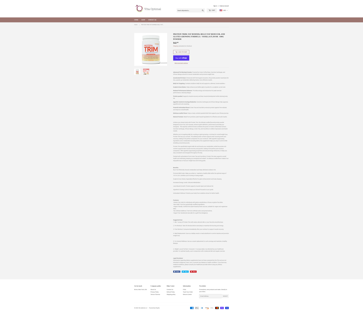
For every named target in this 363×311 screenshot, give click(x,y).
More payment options (181, 63)
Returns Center (187, 294)
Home (136, 20)
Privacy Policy (154, 292)
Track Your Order (188, 292)
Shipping (175, 46)
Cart (213, 10)
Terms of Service (155, 294)
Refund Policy (171, 292)
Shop (143, 20)
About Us (153, 289)
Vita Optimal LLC (142, 308)
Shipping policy (171, 294)
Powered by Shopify (154, 308)
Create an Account (224, 6)
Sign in (215, 6)
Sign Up (225, 296)
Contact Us (152, 20)
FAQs (184, 289)
